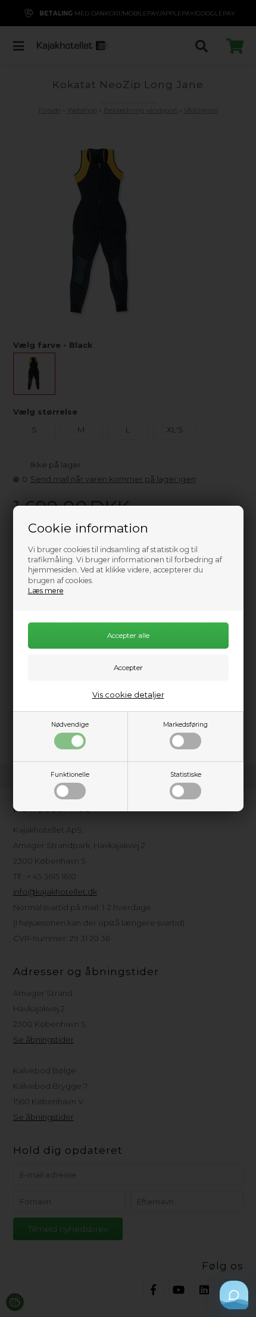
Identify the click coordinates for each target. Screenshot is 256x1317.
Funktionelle (70, 775)
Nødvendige (70, 724)
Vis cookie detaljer (128, 694)
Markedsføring (185, 724)
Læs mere (46, 590)
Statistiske (185, 775)
